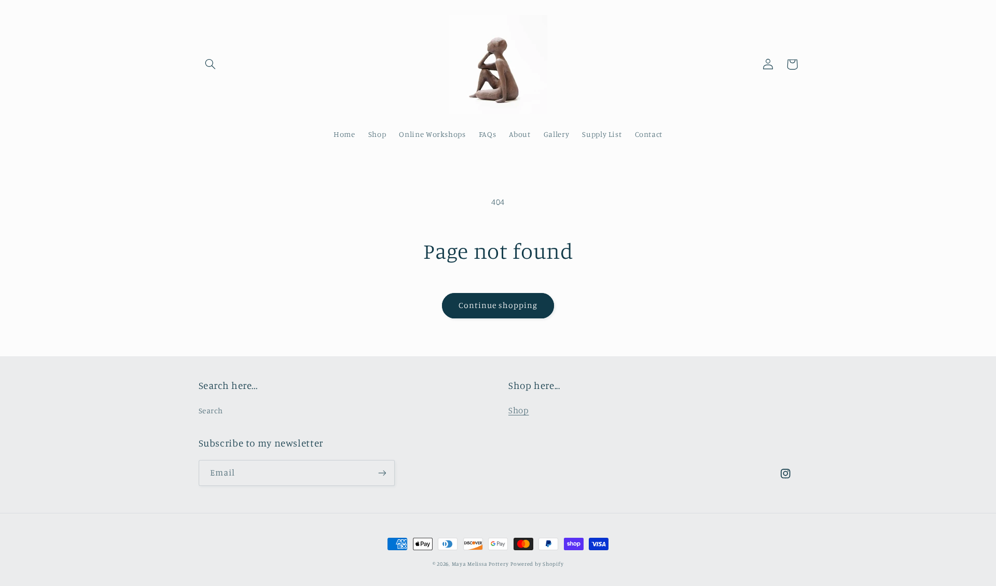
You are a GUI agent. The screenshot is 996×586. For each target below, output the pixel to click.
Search (211, 410)
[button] (211, 64)
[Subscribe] (382, 472)
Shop (518, 410)
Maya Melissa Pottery (480, 564)
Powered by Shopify (536, 564)
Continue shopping (498, 305)
